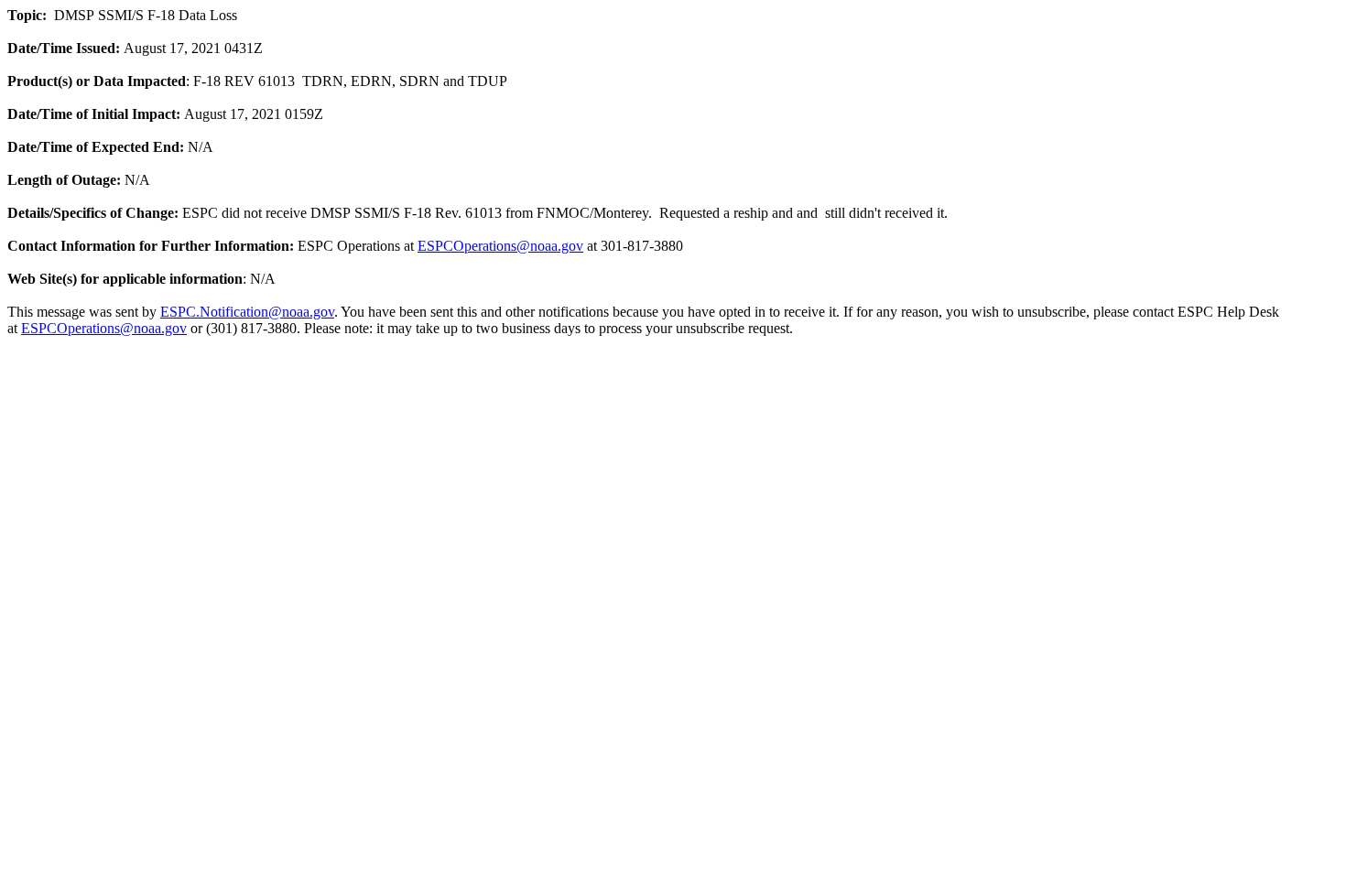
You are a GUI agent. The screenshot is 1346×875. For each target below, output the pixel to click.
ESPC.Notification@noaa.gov (247, 311)
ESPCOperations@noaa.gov (500, 246)
